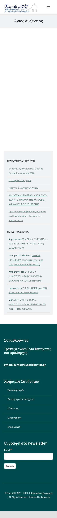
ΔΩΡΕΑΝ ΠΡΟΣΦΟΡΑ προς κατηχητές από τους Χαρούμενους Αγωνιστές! (26, 260)
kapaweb (45, 497)
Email (8, 450)
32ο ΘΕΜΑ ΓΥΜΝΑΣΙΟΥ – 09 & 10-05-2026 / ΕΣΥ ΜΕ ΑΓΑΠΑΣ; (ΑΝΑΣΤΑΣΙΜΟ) (28, 244)
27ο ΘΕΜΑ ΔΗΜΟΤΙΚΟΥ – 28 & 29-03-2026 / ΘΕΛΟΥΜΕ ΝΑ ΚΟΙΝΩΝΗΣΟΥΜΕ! (25, 276)
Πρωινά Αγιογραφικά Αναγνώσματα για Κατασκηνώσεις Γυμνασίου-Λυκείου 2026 (27, 216)
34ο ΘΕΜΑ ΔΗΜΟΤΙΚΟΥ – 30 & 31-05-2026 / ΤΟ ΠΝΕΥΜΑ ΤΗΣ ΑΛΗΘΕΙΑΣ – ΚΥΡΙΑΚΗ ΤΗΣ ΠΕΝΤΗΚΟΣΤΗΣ (28, 200)
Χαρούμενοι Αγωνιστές (42, 493)
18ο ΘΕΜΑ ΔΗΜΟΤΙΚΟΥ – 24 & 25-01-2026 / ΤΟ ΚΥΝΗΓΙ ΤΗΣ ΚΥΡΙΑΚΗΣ (27, 304)
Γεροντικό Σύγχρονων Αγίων (23, 187)
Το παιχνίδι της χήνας (20, 180)
